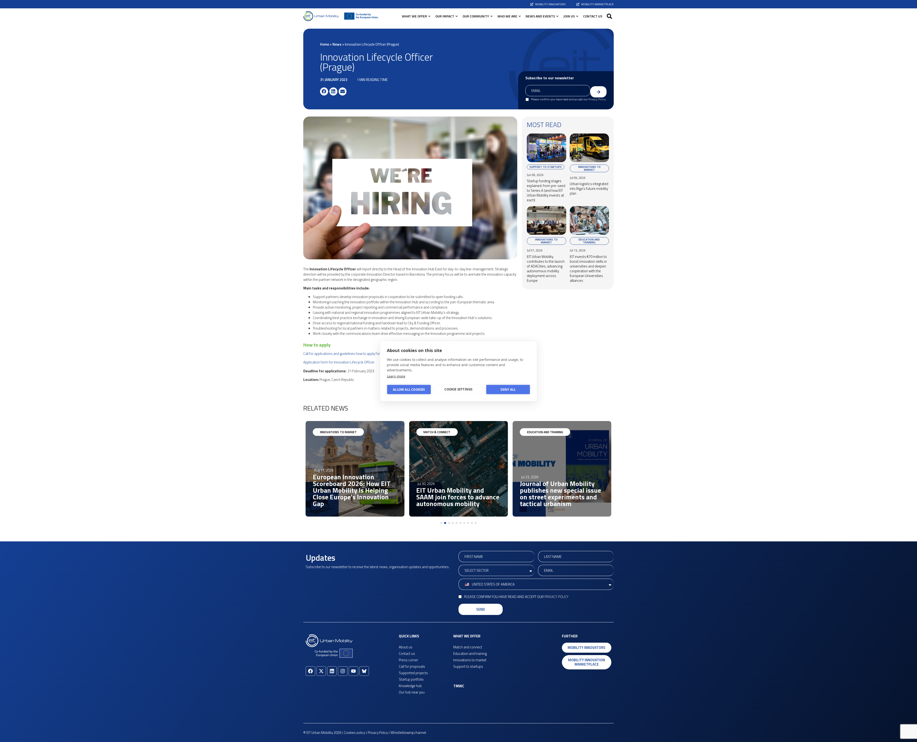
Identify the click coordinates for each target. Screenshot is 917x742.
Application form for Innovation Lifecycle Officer (338, 362)
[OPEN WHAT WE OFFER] (429, 16)
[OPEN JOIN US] (577, 16)
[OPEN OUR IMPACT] (456, 16)
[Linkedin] (332, 671)
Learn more (396, 376)
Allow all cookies (409, 389)
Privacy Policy (597, 99)
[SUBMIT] (598, 91)
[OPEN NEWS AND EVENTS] (557, 16)
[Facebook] (310, 671)
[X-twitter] (321, 671)
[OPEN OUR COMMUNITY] (491, 16)
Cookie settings (458, 389)
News (336, 44)
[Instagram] (342, 671)
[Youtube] (353, 671)
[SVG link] (321, 16)
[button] (609, 16)
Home (324, 44)
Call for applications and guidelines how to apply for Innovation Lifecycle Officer (362, 353)
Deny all (508, 389)
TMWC (458, 686)
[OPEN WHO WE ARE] (519, 16)
